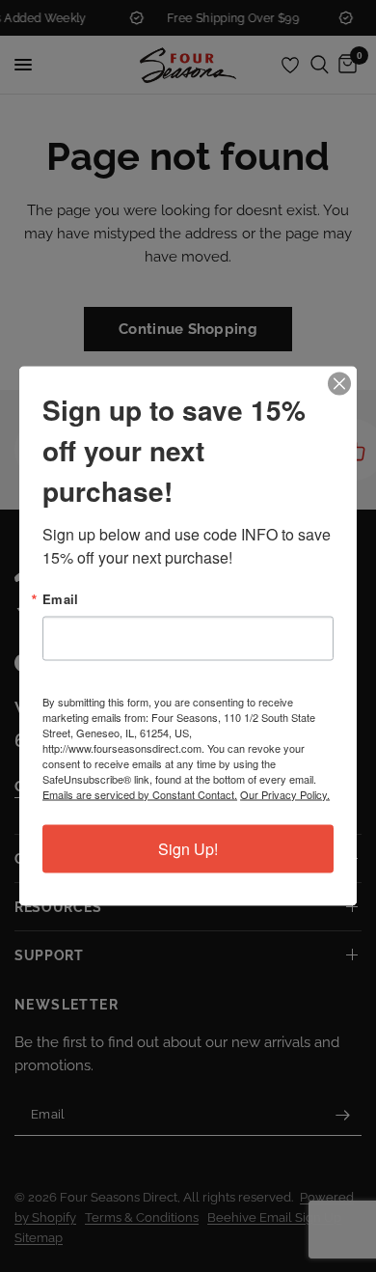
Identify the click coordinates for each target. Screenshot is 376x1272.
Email (60, 599)
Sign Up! (188, 849)
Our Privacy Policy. (285, 794)
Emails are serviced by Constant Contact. (139, 794)
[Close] (339, 384)
